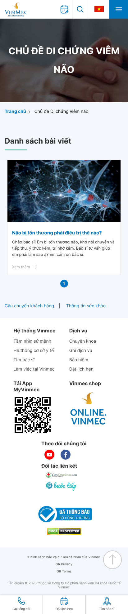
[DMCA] (64, 531)
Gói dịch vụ (80, 350)
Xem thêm (21, 267)
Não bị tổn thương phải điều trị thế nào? (57, 233)
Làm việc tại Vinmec (33, 369)
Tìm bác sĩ (23, 360)
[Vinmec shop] (88, 408)
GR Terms (64, 571)
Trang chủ (15, 111)
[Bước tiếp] (61, 486)
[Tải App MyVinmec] (32, 415)
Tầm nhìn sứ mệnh (32, 341)
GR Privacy (64, 564)
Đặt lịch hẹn (81, 369)
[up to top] (112, 559)
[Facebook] (66, 455)
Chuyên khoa (82, 341)
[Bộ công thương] (64, 514)
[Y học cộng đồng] (61, 475)
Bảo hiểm (78, 360)
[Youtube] (49, 455)
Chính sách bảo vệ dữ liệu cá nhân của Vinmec (64, 557)
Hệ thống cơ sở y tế (33, 350)
